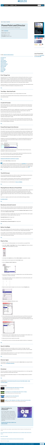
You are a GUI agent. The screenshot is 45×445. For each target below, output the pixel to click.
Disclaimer (2, 71)
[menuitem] (2, 5)
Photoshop (6, 432)
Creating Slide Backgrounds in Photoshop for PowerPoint (14, 387)
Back (1, 123)
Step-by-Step (2, 67)
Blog (18, 432)
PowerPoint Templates (10, 432)
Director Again (3, 70)
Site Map (28, 432)
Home (1, 432)
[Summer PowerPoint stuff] (38, 44)
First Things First (3, 57)
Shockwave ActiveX (4, 65)
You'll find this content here (10, 363)
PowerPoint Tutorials (15, 432)
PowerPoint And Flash (4, 199)
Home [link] (2, 5)
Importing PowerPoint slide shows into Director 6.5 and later (10, 158)
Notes (19, 432)
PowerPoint (3, 432)
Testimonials (6, 436)
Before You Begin (3, 66)
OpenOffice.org (24, 163)
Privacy (4, 436)
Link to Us (2, 436)
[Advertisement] (22, 14)
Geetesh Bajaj (6, 30)
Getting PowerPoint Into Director (8, 54)
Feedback (26, 432)
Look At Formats (3, 60)
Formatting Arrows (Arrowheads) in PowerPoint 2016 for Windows (16, 391)
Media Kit (23, 432)
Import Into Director (4, 61)
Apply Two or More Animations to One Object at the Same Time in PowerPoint (18, 400)
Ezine (21, 432)
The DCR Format (3, 62)
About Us (30, 432)
